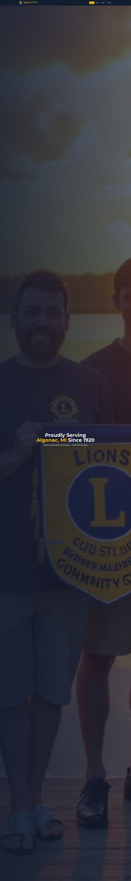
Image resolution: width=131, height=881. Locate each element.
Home (91, 2)
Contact (109, 2)
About (97, 2)
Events (102, 2)
